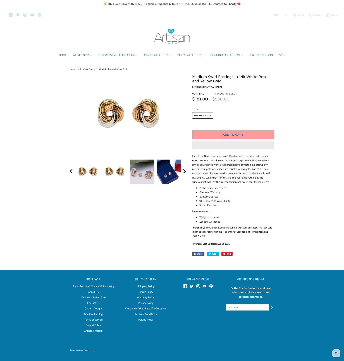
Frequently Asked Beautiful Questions (145, 309)
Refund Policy (93, 325)
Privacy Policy (145, 303)
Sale (282, 55)
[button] (233, 145)
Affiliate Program (93, 331)
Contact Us (93, 303)
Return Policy (145, 292)
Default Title (202, 115)
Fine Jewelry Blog (93, 314)
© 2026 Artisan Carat (79, 350)
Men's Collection (261, 55)
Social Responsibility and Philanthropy (93, 286)
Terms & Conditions (146, 314)
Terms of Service (93, 320)
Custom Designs (93, 309)
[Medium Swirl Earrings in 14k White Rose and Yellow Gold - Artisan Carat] (87, 172)
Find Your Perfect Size (93, 297)
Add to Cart (233, 134)
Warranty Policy (145, 297)
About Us (93, 292)
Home (62, 55)
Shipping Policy (145, 286)
